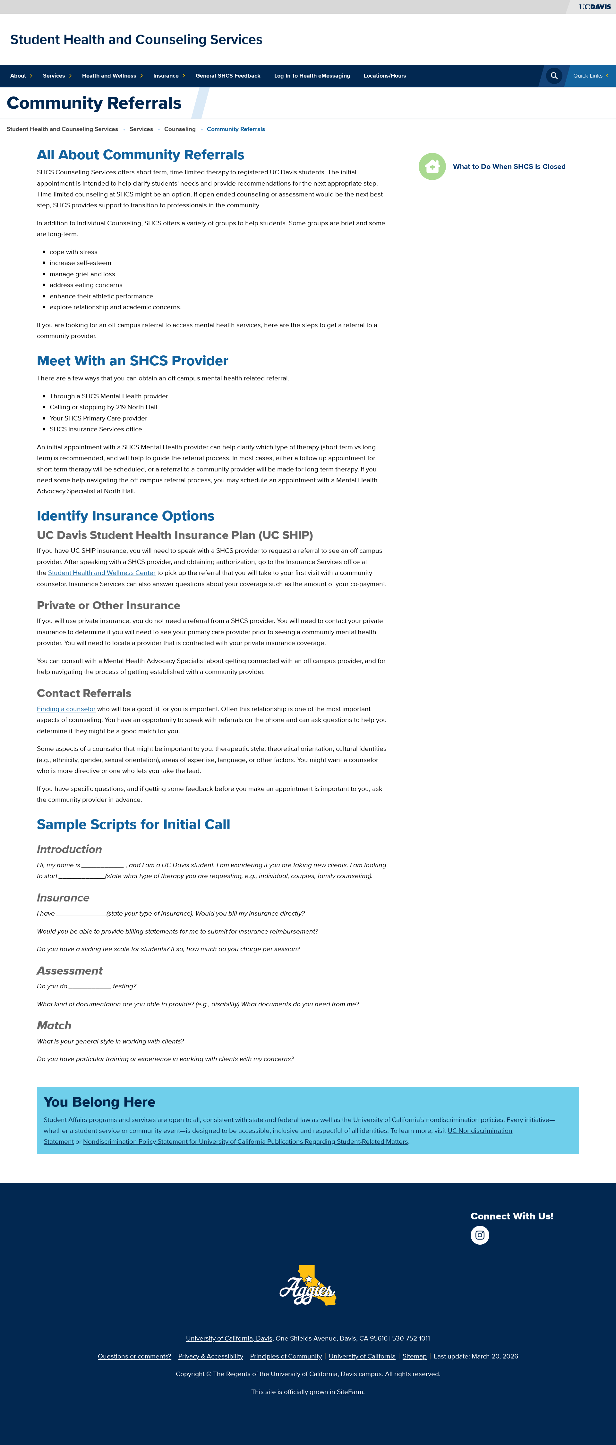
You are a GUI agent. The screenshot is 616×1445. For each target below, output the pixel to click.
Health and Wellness (109, 75)
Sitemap (415, 1356)
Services (54, 75)
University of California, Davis (229, 1338)
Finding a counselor (66, 709)
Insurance (166, 75)
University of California (362, 1356)
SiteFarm (350, 1392)
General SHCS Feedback (228, 75)
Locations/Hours (385, 75)
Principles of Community (286, 1356)
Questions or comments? (134, 1356)
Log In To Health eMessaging (312, 75)
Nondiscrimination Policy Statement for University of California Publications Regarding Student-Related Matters (245, 1141)
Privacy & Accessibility (210, 1356)
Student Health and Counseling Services (136, 39)
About (18, 75)
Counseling (180, 129)
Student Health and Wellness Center (102, 572)
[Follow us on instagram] (480, 1235)
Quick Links (588, 75)
